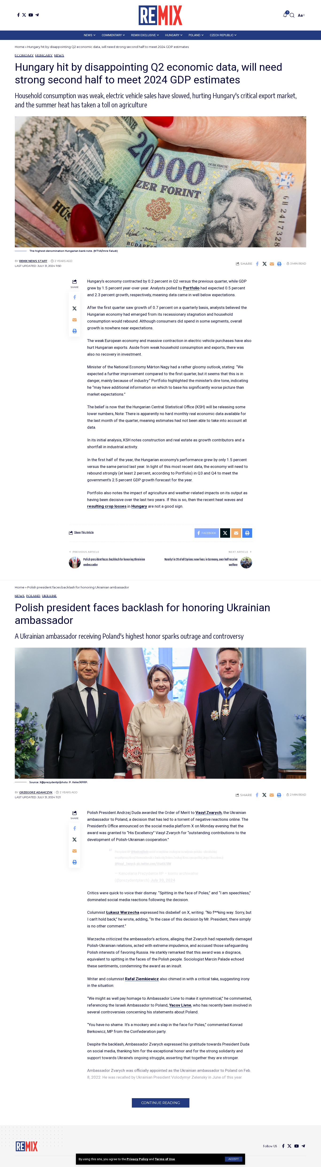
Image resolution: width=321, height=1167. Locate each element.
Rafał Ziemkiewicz (142, 978)
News (59, 55)
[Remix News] (160, 15)
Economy (24, 55)
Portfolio (191, 288)
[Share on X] (264, 264)
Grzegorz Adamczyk (35, 792)
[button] (233, 1159)
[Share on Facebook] (257, 264)
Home (19, 47)
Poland (33, 596)
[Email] (272, 264)
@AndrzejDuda (140, 852)
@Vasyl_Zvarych (125, 864)
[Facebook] (18, 15)
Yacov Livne (180, 1005)
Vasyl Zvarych (209, 812)
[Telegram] (37, 15)
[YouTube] (30, 15)
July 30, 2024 (162, 880)
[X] (24, 15)
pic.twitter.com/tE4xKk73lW (154, 864)
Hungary (43, 55)
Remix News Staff (33, 261)
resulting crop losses (106, 506)
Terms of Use (165, 1159)
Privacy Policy (137, 1159)
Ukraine (49, 596)
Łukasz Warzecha (122, 912)
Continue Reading (160, 1103)
